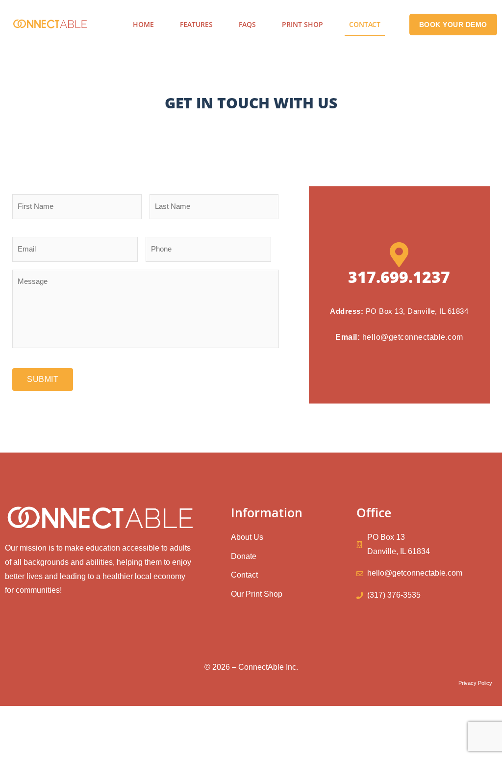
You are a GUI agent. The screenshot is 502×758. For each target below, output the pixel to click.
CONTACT (364, 24)
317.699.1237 (399, 276)
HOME (143, 24)
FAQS (247, 24)
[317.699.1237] (399, 254)
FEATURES (196, 24)
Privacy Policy (475, 683)
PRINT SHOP (302, 24)
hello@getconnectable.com (412, 337)
